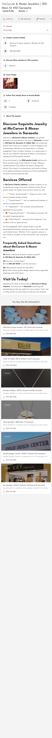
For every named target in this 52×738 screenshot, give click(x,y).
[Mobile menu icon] (3, 3)
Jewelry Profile (8, 11)
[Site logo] (10, 3)
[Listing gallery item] (10, 83)
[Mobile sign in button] (49, 3)
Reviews (23, 11)
